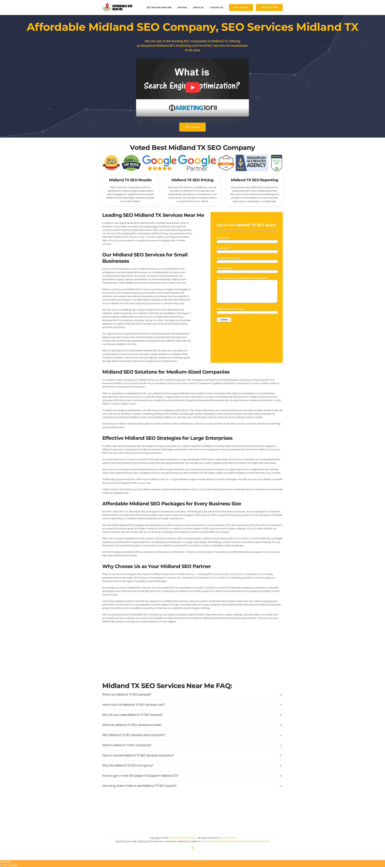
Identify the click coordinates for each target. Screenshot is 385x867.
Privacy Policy (262, 841)
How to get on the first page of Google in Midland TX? (140, 776)
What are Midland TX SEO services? (126, 695)
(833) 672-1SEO (269, 7)
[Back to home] (117, 8)
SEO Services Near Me (159, 7)
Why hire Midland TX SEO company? (127, 766)
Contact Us (216, 7)
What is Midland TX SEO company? (126, 745)
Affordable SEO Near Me (182, 837)
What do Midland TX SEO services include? (132, 725)
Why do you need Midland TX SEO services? (132, 715)
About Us (198, 7)
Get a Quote (192, 127)
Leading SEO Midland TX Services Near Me (153, 215)
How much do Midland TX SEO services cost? (133, 705)
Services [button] (182, 7)
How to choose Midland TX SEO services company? (138, 755)
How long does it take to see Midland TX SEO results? (139, 786)
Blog (222, 837)
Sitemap (231, 837)
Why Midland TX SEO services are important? (133, 735)
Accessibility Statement (241, 841)
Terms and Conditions (214, 841)
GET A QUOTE (241, 7)
